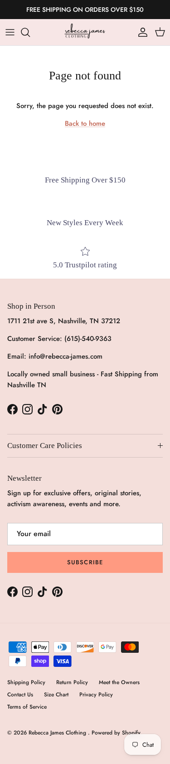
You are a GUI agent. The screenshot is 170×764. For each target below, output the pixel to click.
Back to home (85, 123)
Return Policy (72, 682)
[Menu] (10, 32)
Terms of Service (27, 707)
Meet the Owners (119, 682)
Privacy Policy (96, 694)
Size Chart (56, 694)
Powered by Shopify (116, 733)
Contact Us (20, 694)
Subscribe (84, 562)
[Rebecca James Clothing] (85, 32)
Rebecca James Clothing (58, 733)
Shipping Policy (26, 682)
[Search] (30, 32)
